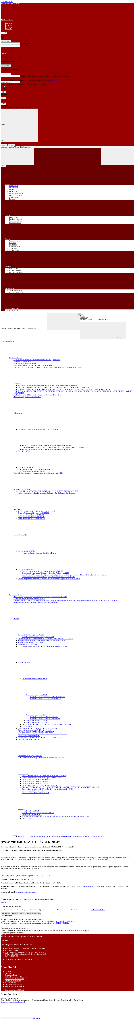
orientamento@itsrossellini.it (92, 886)
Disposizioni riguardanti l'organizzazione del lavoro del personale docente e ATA (40, 597)
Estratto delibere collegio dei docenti (30, 756)
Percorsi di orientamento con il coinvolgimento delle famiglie (38, 429)
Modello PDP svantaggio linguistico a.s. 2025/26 (38, 813)
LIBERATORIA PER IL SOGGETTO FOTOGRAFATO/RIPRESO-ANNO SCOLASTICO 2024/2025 (53, 387)
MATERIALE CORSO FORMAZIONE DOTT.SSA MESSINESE (40, 738)
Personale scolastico (16, 595)
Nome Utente (25, 43)
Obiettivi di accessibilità (13, 981)
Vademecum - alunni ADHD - (32, 815)
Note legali (8, 973)
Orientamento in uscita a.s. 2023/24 (33, 471)
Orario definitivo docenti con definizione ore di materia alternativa (44, 776)
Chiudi (3, 92)
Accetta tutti (33, 913)
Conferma (11, 145)
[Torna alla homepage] (67, 147)
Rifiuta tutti (18, 913)
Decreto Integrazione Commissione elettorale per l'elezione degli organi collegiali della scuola (49, 579)
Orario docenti (23, 774)
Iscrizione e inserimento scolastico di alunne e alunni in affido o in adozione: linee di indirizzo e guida (55, 816)
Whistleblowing (10, 982)
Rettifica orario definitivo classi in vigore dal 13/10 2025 (36, 511)
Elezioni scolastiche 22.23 (26, 569)
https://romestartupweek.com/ (27, 892)
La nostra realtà (27, 818)
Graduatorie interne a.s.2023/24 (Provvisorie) (45, 719)
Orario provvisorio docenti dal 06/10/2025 (36, 779)
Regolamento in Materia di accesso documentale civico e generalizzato (37, 360)
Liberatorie (17, 383)
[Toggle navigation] (17, 156)
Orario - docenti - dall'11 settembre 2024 (35, 793)
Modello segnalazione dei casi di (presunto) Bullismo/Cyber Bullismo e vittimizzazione (47, 493)
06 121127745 (13, 950)
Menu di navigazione (119, 338)
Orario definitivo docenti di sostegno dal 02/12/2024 (39, 785)
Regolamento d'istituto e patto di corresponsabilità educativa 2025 (35, 365)
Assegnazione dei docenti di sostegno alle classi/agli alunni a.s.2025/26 (41, 640)
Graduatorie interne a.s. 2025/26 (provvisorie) (45, 699)
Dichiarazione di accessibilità (14, 979)
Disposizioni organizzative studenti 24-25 (27, 397)
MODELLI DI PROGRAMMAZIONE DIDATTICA (36, 732)
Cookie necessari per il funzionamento (14, 929)
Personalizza (6, 913)
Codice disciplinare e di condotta (28, 739)
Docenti (16, 619)
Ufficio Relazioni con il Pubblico (16, 977)
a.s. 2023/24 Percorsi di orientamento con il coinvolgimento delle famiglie (46, 449)
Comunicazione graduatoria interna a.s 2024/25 (29, 599)
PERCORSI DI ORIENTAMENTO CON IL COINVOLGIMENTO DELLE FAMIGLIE (56, 447)
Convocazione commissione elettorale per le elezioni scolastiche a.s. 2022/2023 (48, 577)
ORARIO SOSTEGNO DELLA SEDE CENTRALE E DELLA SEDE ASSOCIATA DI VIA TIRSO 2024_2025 (60, 787)
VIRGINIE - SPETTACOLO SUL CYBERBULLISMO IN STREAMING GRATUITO (48, 491)
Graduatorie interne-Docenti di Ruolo (34, 679)
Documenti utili (10, 342)
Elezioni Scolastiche (20, 535)
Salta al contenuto (7, 2)
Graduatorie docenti (24, 662)
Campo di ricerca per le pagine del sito (13, 328)
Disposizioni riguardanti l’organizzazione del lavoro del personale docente (42, 734)
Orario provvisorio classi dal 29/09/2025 (31, 517)
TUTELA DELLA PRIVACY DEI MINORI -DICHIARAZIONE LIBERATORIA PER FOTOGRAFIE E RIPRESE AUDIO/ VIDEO (64, 389)
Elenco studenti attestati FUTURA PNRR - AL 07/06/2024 (37, 728)
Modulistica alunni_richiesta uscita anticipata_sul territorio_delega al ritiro (38, 395)
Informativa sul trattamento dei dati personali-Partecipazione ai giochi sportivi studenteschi (48, 385)
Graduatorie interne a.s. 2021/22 (37, 722)
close (3, 166)
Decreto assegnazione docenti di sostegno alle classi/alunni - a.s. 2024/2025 (43, 646)
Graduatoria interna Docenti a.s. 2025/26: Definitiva (47, 697)
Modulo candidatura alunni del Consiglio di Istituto (39, 553)
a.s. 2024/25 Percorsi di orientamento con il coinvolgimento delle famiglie (46, 445)
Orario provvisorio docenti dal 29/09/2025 (36, 781)
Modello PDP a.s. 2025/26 (31, 811)
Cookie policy (9, 971)
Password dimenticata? (8, 49)
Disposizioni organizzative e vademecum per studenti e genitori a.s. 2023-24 (39, 473)
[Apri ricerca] (117, 156)
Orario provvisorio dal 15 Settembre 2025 (31, 519)
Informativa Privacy (11, 975)
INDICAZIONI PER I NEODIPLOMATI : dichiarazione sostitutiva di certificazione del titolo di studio (48, 367)
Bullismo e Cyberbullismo (22, 489)
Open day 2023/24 (24, 451)
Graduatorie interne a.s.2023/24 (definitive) (44, 717)
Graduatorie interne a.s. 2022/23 (37, 720)
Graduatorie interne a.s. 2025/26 (37, 695)
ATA (15, 835)
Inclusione (21, 809)
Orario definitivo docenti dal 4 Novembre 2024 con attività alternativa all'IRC (47, 789)
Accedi (4, 33)
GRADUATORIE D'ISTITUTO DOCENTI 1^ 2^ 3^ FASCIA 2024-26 (46, 724)
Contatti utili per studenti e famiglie (25, 363)
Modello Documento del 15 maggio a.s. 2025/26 (38, 637)
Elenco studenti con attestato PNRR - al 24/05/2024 (35, 730)
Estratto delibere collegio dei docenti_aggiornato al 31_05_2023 (43, 758)
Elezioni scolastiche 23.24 (26, 551)
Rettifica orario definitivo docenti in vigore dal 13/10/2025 (41, 778)
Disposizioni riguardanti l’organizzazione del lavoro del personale (35, 602)
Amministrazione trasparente (14, 986)
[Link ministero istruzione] (10, 4)
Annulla (4, 145)
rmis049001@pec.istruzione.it (27, 954)
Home (82, 314)
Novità (82, 316)
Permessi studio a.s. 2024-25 (27, 644)
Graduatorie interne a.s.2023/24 (37, 715)
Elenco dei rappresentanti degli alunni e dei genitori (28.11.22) (42, 571)
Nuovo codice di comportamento (29, 736)
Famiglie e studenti (15, 358)
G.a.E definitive (27, 726)
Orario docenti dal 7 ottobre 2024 (33, 791)
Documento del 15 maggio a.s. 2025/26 (31, 635)
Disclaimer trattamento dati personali (13, 1002)
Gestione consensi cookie (13, 984)
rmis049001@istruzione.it (27, 952)
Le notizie (83, 318)
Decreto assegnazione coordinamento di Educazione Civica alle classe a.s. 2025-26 (45, 639)
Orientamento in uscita (25, 467)
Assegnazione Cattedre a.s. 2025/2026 (30, 642)
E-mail (23, 76)
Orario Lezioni (19, 509)
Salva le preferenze (17, 932)
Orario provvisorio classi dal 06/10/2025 (31, 515)
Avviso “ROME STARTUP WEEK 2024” (36, 469)
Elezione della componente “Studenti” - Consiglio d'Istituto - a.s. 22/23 (45, 573)
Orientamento (18, 413)
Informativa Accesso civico (23, 362)
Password (24, 46)
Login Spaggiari (55, 80)
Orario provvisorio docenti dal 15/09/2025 (36, 783)
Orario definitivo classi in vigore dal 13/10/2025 (34, 513)
